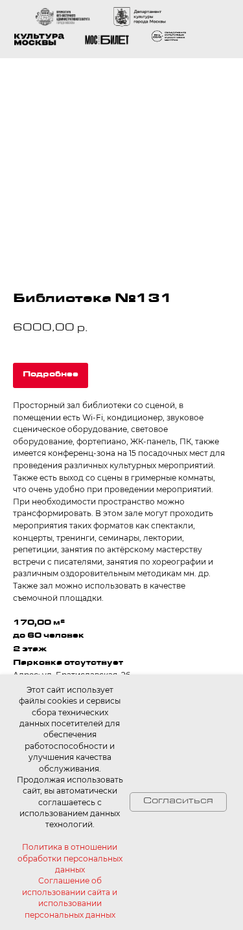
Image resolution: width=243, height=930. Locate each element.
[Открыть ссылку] (169, 36)
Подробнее (50, 375)
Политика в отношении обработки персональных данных (69, 858)
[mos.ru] (106, 40)
